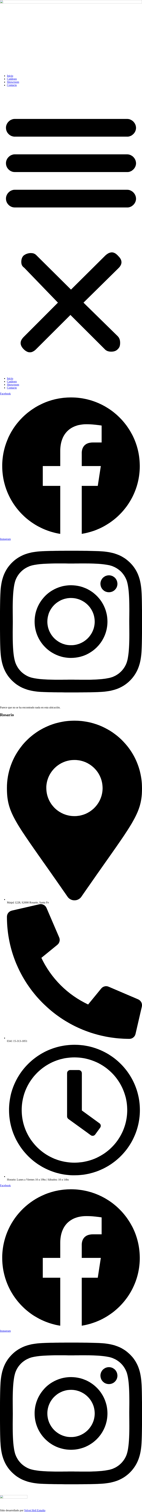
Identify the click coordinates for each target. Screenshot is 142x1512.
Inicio (10, 75)
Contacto (12, 85)
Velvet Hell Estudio (34, 1510)
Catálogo (12, 78)
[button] (71, 231)
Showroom (13, 81)
